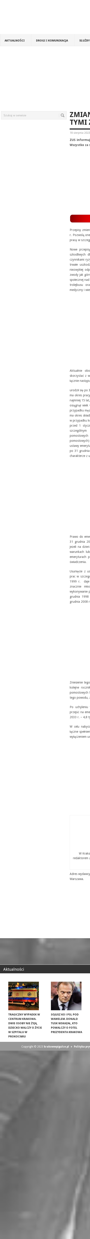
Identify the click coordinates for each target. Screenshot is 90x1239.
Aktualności (15, 40)
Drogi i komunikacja (52, 40)
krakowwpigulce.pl (56, 1046)
